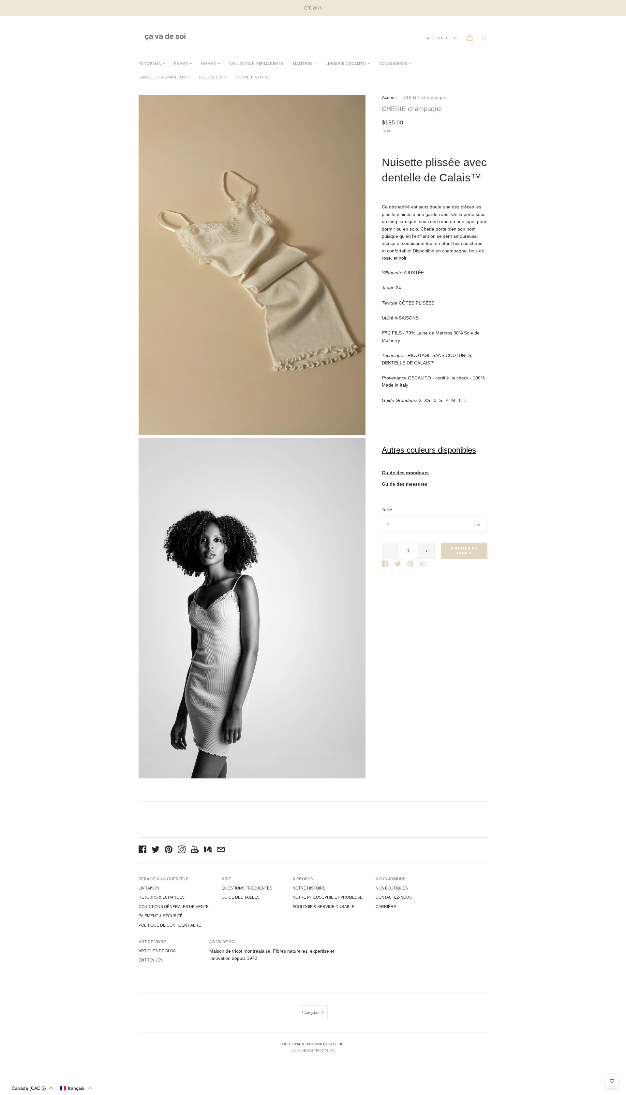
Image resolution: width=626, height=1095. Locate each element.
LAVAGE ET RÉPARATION (162, 77)
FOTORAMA (150, 63)
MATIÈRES (303, 63)
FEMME (181, 63)
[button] (32, 1088)
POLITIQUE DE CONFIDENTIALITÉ (170, 925)
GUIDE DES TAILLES (241, 897)
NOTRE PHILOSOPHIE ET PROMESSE (327, 897)
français (310, 1012)
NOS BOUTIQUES (392, 888)
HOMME (208, 63)
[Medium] (208, 850)
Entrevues (151, 960)
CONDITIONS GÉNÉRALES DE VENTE (174, 906)
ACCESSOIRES (393, 63)
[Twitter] (155, 850)
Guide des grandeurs (405, 473)
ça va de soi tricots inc (313, 1050)
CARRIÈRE (386, 906)
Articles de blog (157, 951)
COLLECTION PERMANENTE (256, 63)
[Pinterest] (168, 850)
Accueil (389, 97)
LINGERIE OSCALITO (346, 63)
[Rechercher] (484, 39)
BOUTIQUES (211, 77)
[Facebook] (142, 850)
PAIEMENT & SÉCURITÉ (161, 916)
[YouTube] (195, 850)
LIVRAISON (149, 888)
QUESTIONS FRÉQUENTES (247, 888)
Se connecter (441, 38)
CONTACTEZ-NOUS (394, 897)
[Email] (221, 850)
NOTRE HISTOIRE (253, 77)
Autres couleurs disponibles (429, 450)
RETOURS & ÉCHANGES (162, 897)
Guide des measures (404, 484)
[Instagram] (182, 850)
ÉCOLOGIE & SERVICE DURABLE (323, 906)
